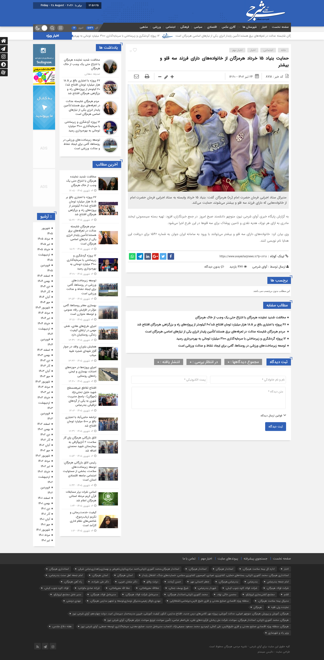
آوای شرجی (259, 266)
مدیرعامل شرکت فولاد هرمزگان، (141, 600)
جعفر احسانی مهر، (199, 587)
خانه (283, 50)
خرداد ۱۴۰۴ (44, 323)
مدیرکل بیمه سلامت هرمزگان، (273, 606)
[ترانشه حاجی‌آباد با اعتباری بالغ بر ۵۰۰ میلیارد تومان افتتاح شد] (90, 424)
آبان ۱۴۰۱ (45, 519)
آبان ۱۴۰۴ (44, 297)
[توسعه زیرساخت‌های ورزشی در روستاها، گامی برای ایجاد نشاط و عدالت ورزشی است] (90, 145)
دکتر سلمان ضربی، (127, 587)
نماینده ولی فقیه (280, 612)
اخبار (264, 27)
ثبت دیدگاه (275, 426)
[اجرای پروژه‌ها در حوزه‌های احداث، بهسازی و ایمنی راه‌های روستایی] (90, 374)
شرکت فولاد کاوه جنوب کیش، (241, 593)
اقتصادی (212, 27)
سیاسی (198, 27)
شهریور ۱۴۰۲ (42, 455)
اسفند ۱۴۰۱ (44, 498)
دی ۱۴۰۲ (45, 434)
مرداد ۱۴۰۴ (44, 313)
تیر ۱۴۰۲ (45, 466)
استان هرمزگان (125, 580)
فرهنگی (184, 27)
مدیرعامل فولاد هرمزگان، (103, 600)
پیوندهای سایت (228, 563)
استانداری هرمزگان (59, 574)
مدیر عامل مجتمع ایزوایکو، (67, 600)
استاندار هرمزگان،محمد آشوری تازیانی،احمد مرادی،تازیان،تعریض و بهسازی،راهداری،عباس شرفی (128, 574)
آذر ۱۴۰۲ (45, 440)
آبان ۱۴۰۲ (44, 445)
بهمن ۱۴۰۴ (44, 281)
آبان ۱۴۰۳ (44, 371)
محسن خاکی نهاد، (226, 600)
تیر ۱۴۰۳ (45, 392)
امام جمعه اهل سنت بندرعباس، (66, 580)
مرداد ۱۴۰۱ (44, 535)
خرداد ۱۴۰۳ (43, 397)
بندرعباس (253, 587)
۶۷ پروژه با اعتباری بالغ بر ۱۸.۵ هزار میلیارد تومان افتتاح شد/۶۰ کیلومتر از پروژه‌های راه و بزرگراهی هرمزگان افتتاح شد (211, 324)
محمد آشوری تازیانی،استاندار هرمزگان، (187, 600)
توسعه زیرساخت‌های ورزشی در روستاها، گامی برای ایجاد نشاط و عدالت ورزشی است (232, 345)
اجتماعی (170, 27)
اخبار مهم (237, 50)
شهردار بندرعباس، (207, 593)
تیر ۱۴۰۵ (45, 244)
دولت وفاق (152, 587)
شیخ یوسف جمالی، (178, 593)
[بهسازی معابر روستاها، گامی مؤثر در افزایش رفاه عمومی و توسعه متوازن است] (90, 312)
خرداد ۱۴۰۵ (43, 249)
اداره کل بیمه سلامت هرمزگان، (258, 574)
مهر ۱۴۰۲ (45, 450)
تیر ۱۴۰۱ (45, 540)
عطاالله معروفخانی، (149, 593)
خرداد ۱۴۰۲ (44, 471)
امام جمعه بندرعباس (278, 587)
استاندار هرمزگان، (197, 574)
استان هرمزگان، (100, 580)
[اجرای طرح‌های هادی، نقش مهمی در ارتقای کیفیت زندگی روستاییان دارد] (90, 333)
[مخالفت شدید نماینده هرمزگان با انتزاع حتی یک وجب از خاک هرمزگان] (90, 67)
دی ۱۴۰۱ (45, 508)
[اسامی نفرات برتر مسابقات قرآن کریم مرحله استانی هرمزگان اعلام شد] (90, 499)
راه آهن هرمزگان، (73, 587)
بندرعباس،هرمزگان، (228, 587)
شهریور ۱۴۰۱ (43, 530)
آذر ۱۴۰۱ (45, 514)
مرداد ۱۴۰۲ (44, 461)
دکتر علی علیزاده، (100, 587)
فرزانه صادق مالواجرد (89, 593)
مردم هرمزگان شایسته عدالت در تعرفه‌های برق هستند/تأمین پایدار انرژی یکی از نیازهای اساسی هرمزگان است (215, 331)
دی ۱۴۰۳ (45, 360)
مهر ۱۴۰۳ (45, 376)
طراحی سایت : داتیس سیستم (274, 657)
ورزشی (157, 27)
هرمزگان (257, 612)
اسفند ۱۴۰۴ (43, 276)
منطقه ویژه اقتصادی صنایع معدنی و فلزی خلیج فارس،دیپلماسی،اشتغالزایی (209, 606)
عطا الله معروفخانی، (119, 593)
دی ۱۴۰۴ (45, 286)
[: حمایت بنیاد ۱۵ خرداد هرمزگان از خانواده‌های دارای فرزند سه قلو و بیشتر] (136, 77)
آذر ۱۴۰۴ (45, 291)
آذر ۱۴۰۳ (45, 366)
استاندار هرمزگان (224, 574)
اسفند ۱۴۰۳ (43, 350)
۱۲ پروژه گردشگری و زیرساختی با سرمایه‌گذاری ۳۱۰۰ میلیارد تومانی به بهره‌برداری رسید (142, 36)
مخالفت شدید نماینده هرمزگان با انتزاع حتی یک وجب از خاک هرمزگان (240, 317)
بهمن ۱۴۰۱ (44, 503)
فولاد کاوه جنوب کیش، (56, 593)
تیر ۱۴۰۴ (45, 318)
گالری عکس (228, 27)
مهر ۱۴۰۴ (45, 302)
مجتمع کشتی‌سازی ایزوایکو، (260, 600)
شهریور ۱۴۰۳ (42, 381)
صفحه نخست (280, 27)
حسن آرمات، (174, 587)
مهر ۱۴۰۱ (45, 524)
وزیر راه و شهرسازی (278, 638)
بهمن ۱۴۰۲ (44, 429)
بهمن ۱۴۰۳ (43, 355)
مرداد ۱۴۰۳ (44, 387)
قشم (286, 600)
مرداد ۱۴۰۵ (44, 239)
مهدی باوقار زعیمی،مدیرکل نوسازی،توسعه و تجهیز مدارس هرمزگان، (125, 606)
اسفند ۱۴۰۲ (43, 424)
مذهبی (144, 27)
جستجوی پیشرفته (255, 563)
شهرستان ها (250, 27)
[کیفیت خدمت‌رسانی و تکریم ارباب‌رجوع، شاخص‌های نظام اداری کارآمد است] (90, 521)
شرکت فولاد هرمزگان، (277, 593)
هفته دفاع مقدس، (62, 632)
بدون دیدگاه (212, 266)
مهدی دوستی (73, 606)
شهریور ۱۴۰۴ (42, 307)
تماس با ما (189, 563)
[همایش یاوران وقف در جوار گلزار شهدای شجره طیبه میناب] (90, 353)
